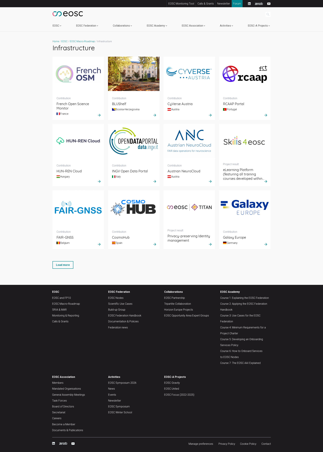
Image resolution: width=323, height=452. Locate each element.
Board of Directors (63, 406)
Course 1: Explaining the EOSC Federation (244, 297)
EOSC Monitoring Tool (181, 3)
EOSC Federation (86, 25)
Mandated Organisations (66, 388)
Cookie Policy (248, 443)
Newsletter (223, 3)
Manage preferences (201, 443)
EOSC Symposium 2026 (122, 382)
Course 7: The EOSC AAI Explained (240, 363)
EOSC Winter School (120, 412)
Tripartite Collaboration (177, 303)
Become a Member (63, 424)
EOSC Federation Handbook (124, 315)
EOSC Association (192, 25)
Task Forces (59, 400)
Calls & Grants (206, 3)
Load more (63, 265)
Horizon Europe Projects (178, 309)
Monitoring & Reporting (65, 315)
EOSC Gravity (172, 382)
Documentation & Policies (123, 321)
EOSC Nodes (115, 297)
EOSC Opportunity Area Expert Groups (186, 315)
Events (112, 394)
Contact (266, 443)
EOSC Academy (156, 25)
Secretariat (58, 412)
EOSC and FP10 (61, 297)
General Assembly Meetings (68, 394)
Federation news (118, 327)
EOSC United (171, 388)
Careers (56, 418)
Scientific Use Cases (120, 303)
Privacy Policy (227, 443)
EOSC (55, 25)
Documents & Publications (67, 430)
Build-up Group (116, 309)
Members (57, 382)
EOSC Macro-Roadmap (66, 303)
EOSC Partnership (174, 297)
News (111, 388)
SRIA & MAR (59, 309)
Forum (237, 3)
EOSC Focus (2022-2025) (179, 394)
